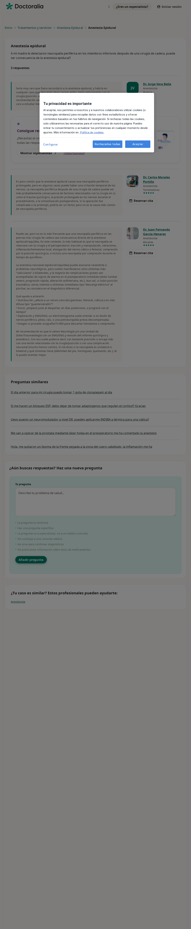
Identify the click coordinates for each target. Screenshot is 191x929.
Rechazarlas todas (107, 144)
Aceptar (137, 144)
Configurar (50, 144)
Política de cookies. (91, 132)
